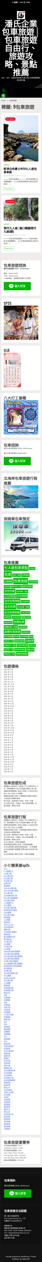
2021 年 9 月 (8, 691)
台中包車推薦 (21, 596)
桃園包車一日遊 (8, 641)
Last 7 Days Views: (11, 1153)
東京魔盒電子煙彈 (10, 910)
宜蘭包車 (19, 621)
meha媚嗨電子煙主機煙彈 (13, 963)
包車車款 (6, 165)
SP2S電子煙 (8, 878)
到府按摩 (7, 1121)
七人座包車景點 (16, 568)
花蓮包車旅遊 (22, 645)
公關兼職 (7, 1034)
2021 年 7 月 (8, 694)
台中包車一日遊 (22, 591)
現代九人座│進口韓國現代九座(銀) (20, 229)
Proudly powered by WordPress (18, 1256)
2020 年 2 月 (8, 723)
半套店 (6, 1097)
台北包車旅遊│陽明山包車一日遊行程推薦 (19, 854)
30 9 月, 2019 (20, 235)
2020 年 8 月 (8, 711)
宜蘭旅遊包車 (26, 632)
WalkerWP (26, 1259)
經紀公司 (7, 993)
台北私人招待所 (9, 978)
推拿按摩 (7, 985)
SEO (5, 1022)
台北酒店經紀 (9, 927)
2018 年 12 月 (9, 757)
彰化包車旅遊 (8, 636)
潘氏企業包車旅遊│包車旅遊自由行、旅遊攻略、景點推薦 (21, 48)
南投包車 (7, 586)
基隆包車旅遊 (8, 622)
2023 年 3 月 (8, 670)
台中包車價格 (9, 596)
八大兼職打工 (9, 871)
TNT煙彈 (7, 944)
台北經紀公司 (9, 1114)
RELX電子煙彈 (9, 915)
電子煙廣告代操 (9, 937)
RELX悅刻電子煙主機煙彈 (13, 956)
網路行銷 (7, 929)
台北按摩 (7, 1095)
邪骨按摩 (7, 1082)
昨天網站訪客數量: (11, 1150)
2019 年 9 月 (8, 735)
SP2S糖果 (7, 976)
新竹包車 (16, 636)
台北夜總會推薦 (9, 1080)
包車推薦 (8, 581)
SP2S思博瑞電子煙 (11, 973)
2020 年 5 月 (8, 718)
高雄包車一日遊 (9, 654)
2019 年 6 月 (8, 742)
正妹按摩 (7, 1099)
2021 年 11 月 (9, 687)
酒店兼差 (7, 1027)
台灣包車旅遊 (16, 617)
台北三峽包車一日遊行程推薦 (14, 842)
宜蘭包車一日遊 (10, 627)
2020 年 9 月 (8, 708)
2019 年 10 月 (9, 733)
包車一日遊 (16, 575)
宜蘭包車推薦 (23, 627)
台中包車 (9, 591)
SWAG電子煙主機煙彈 (12, 951)
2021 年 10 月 (9, 689)
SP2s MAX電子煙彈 (11, 891)
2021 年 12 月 (9, 684)
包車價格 (25, 575)
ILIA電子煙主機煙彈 (11, 961)
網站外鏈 (7, 1044)
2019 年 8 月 (8, 738)
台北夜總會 (8, 1073)
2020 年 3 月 (8, 721)
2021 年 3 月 (8, 701)
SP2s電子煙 (8, 893)
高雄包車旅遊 (22, 654)
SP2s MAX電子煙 (10, 888)
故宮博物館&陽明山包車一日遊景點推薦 (18, 844)
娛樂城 (6, 1058)
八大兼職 (7, 920)
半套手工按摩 (9, 1092)
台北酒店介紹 (9, 1078)
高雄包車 (30, 649)
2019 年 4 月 (8, 747)
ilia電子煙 (7, 883)
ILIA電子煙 (8, 874)
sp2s (5, 869)
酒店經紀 (7, 922)
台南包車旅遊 (25, 612)
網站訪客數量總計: (11, 1160)
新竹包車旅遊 (24, 636)
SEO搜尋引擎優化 (10, 932)
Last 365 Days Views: (12, 1158)
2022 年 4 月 (8, 674)
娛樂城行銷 (8, 1068)
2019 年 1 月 (8, 755)
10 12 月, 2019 (21, 176)
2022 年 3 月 (8, 677)
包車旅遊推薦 (33, 582)
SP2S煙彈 (7, 905)
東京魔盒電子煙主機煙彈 (13, 966)
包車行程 (7, 1007)
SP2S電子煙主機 (10, 908)
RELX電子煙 (8, 876)
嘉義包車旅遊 (26, 617)
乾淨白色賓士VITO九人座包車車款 (20, 170)
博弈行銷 (7, 1065)
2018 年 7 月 (8, 769)
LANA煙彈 (7, 912)
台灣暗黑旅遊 (9, 988)
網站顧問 (7, 886)
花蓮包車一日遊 (10, 645)
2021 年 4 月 (8, 699)
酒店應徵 (7, 1029)
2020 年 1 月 (8, 725)
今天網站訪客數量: (11, 1146)
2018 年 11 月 (9, 759)
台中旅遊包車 (25, 601)
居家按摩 (7, 1119)
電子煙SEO (8, 939)
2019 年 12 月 (9, 728)
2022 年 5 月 (8, 672)
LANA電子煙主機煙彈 (11, 954)
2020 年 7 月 (8, 713)
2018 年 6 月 (8, 772)
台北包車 (10, 606)
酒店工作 (7, 1087)
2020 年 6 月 (8, 716)
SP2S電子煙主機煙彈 (11, 959)
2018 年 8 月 (8, 767)
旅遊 (31, 636)
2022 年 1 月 (8, 682)
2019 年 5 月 (8, 745)
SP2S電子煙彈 (9, 900)
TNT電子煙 (8, 942)
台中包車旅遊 (12, 601)
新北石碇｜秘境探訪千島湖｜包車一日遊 (18, 801)
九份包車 (32, 568)
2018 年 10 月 (9, 762)
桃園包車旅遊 (19, 641)
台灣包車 (7, 617)
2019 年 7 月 (8, 740)
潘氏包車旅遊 (9, 176)
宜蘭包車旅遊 (12, 631)
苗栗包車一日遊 (8, 649)
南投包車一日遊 (16, 586)
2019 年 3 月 (8, 750)
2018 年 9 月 (8, 764)
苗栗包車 (32, 645)
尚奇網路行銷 (9, 990)
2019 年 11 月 (9, 730)
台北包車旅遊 (12, 612)
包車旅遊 (20, 581)
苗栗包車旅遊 (20, 649)
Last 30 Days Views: (11, 1155)
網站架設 (7, 934)
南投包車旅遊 (27, 586)
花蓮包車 (30, 641)
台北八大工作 (9, 925)
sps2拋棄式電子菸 (10, 895)
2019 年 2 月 (8, 752)
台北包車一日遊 (23, 607)
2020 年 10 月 (9, 706)
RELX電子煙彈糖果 (11, 898)
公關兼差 (7, 1031)
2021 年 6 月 (8, 696)
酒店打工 (7, 1109)
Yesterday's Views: (11, 1148)
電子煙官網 (8, 968)
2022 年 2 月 (8, 679)
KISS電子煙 (8, 881)
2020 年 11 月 (9, 704)
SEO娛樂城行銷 (9, 1070)
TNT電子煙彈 (9, 1014)
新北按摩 (7, 1116)
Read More (9, 189)
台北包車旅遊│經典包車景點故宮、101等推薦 (20, 847)
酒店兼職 (7, 917)
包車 (7, 574)
